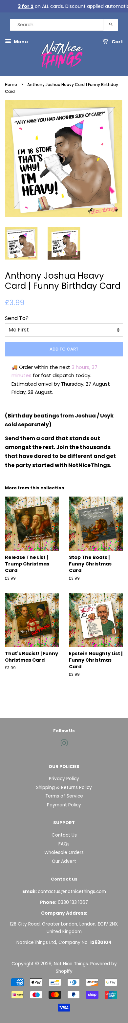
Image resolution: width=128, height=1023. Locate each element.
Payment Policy (64, 805)
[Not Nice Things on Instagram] (64, 744)
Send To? (17, 318)
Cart (117, 41)
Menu (20, 41)
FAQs (64, 844)
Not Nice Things (71, 964)
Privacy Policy (64, 779)
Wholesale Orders (64, 852)
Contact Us (64, 835)
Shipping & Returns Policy (64, 787)
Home (11, 84)
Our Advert (64, 861)
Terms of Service (64, 796)
